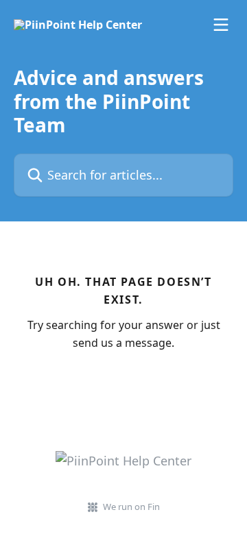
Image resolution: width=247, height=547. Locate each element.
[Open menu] (221, 24)
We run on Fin (131, 506)
